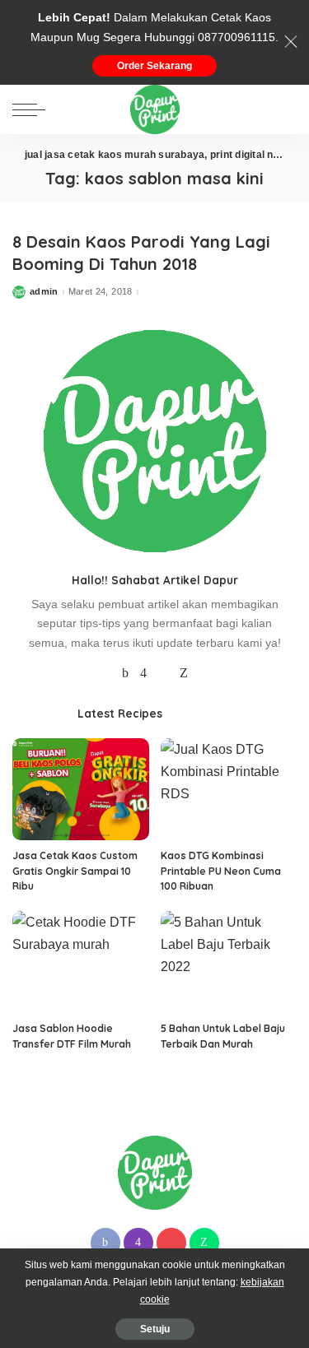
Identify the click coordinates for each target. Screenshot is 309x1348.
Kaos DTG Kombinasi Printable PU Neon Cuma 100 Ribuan (221, 870)
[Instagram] (143, 673)
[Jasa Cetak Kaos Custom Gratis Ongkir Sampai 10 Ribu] (80, 789)
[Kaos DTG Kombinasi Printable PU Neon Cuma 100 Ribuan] (229, 789)
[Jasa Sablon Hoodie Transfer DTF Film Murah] (80, 962)
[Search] (283, 109)
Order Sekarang (154, 66)
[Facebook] (125, 673)
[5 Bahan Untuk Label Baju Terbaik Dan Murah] (229, 962)
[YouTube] (163, 673)
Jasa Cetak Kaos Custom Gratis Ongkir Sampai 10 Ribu (75, 870)
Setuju (155, 1329)
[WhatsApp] (184, 673)
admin (44, 291)
